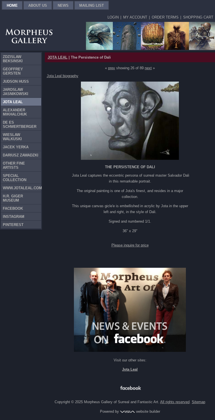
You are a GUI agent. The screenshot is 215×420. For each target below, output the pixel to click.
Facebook (13, 208)
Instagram (13, 216)
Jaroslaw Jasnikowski (15, 91)
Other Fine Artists (14, 165)
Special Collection (14, 178)
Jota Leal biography (62, 76)
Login (113, 17)
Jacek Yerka (16, 147)
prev (111, 68)
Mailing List (91, 5)
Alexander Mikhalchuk (15, 112)
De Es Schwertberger (19, 124)
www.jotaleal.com (22, 188)
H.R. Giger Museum (13, 198)
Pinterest (13, 225)
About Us (37, 5)
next (148, 68)
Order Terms (165, 17)
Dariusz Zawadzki (20, 155)
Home (12, 5)
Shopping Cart (198, 17)
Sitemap (198, 402)
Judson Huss (16, 81)
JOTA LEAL (57, 57)
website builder (147, 411)
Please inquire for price (130, 245)
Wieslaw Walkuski (12, 137)
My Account (135, 17)
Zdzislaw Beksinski (13, 59)
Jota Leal (13, 102)
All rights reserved (175, 402)
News (63, 5)
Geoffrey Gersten (13, 71)
